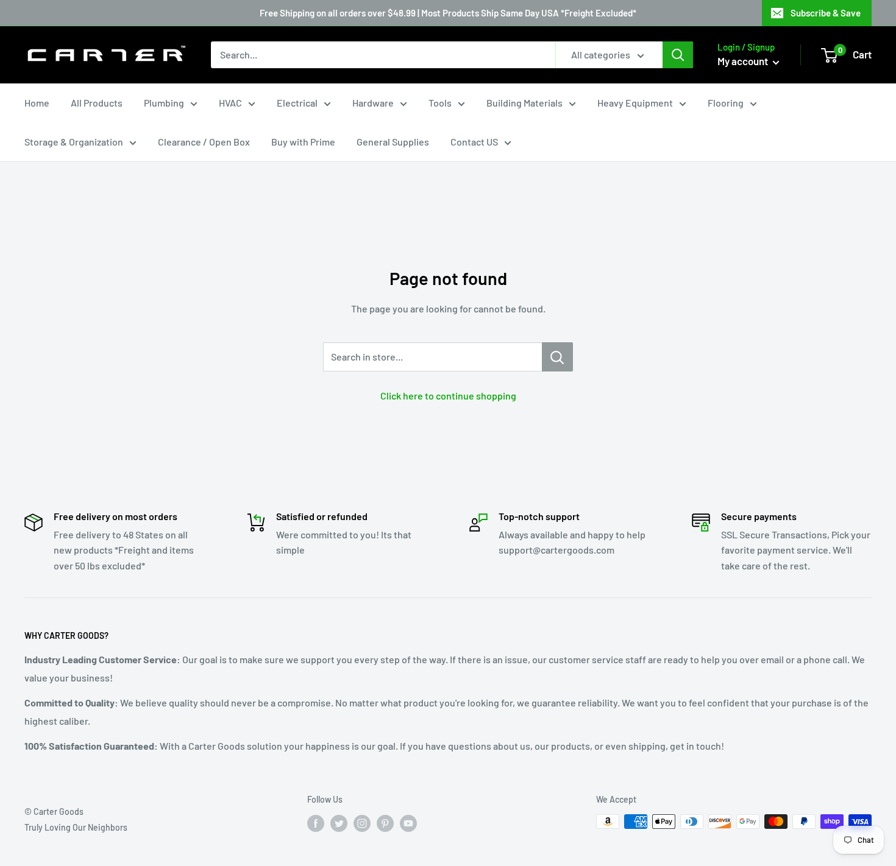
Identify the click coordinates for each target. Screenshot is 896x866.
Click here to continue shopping (448, 395)
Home (36, 102)
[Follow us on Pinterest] (385, 822)
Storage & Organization (73, 141)
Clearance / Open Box (204, 141)
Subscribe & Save (826, 12)
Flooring (726, 102)
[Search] (678, 54)
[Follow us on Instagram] (362, 822)
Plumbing (164, 102)
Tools (440, 102)
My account (743, 61)
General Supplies (393, 141)
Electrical (297, 102)
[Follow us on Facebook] (315, 822)
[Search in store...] (557, 356)
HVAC (230, 102)
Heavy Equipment (635, 102)
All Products (97, 102)
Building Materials (524, 102)
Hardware (373, 102)
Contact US (474, 141)
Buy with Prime (303, 141)
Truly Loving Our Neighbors (75, 827)
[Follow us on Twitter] (338, 822)
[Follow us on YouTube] (408, 822)
